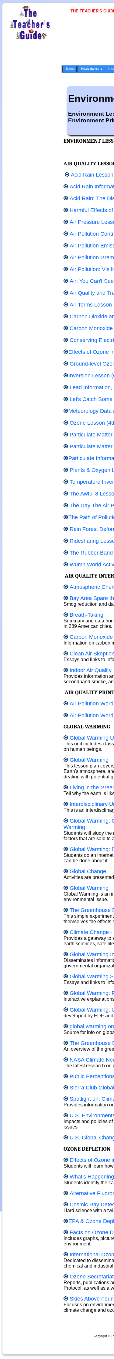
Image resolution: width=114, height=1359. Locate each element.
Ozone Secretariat (92, 1277)
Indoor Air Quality (91, 670)
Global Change (88, 871)
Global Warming (89, 760)
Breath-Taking (86, 615)
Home (70, 69)
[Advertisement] (92, 43)
